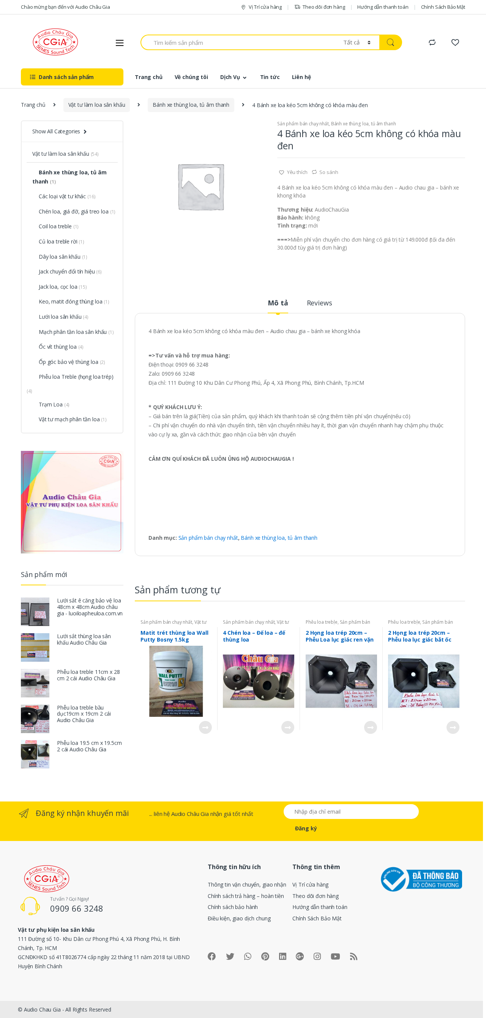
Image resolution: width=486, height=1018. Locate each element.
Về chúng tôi (191, 77)
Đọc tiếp (205, 727)
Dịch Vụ (230, 77)
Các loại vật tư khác (67, 196)
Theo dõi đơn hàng (324, 6)
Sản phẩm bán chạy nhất (303, 123)
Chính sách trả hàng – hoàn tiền (246, 895)
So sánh (328, 172)
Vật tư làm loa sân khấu (96, 104)
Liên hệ (301, 77)
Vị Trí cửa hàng (265, 6)
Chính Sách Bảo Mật (443, 6)
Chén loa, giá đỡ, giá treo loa (77, 211)
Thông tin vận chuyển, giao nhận (247, 884)
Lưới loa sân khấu (63, 316)
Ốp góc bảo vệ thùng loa (72, 361)
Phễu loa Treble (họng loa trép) (76, 376)
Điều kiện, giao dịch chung (239, 918)
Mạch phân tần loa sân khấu (76, 331)
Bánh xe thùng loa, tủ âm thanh (191, 104)
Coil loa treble (59, 226)
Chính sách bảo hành (233, 907)
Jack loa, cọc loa (63, 286)
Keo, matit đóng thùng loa (74, 301)
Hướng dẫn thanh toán (382, 6)
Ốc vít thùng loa (61, 346)
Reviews (319, 303)
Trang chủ (149, 77)
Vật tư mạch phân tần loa (73, 419)
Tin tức (270, 77)
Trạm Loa (54, 404)
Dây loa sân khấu (63, 256)
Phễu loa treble (322, 622)
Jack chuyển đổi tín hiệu (70, 271)
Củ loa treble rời (61, 241)
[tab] (278, 306)
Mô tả (278, 303)
